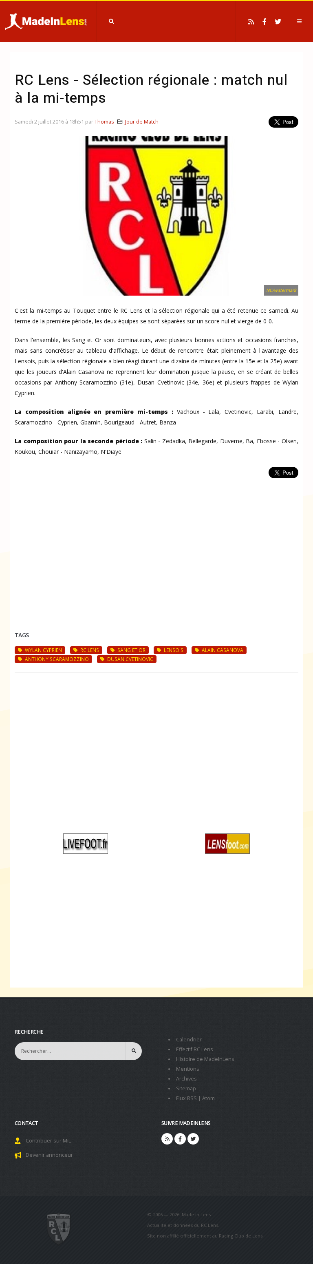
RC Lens (89, 650)
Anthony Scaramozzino (56, 659)
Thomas (104, 121)
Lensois (173, 650)
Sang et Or (130, 650)
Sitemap (186, 1088)
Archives (186, 1078)
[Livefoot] (85, 842)
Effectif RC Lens (194, 1049)
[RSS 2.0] (251, 21)
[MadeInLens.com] (58, 1228)
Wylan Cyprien (43, 650)
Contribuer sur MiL (48, 1140)
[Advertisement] (156, 545)
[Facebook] (264, 21)
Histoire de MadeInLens (205, 1059)
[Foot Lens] (227, 842)
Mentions (187, 1068)
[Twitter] (278, 21)
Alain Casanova (222, 650)
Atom (208, 1098)
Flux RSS (186, 1098)
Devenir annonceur (49, 1154)
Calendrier (189, 1039)
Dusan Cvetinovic (129, 659)
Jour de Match (142, 121)
